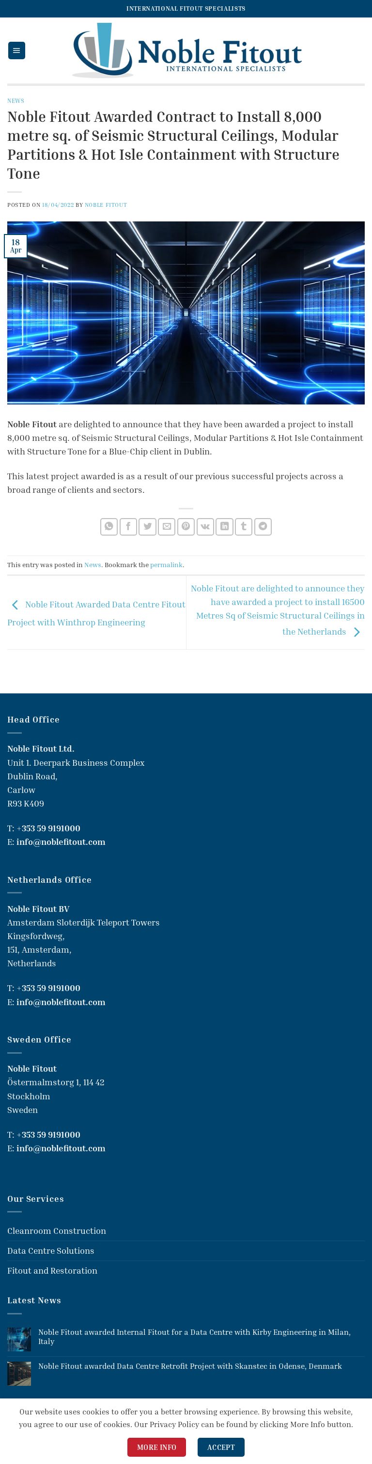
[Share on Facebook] (128, 527)
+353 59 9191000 (48, 828)
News (15, 100)
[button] (16, 50)
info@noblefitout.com (61, 842)
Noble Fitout (106, 204)
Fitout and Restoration (52, 1270)
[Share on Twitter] (147, 527)
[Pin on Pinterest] (186, 527)
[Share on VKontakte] (205, 527)
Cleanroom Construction (56, 1231)
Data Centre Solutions (50, 1250)
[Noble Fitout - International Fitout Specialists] (186, 50)
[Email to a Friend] (166, 527)
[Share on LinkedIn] (224, 527)
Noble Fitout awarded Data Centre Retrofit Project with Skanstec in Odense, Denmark (190, 1366)
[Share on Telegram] (263, 527)
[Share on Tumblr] (243, 527)
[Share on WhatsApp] (109, 527)
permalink (166, 564)
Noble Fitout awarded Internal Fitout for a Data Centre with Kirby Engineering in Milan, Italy (194, 1337)
